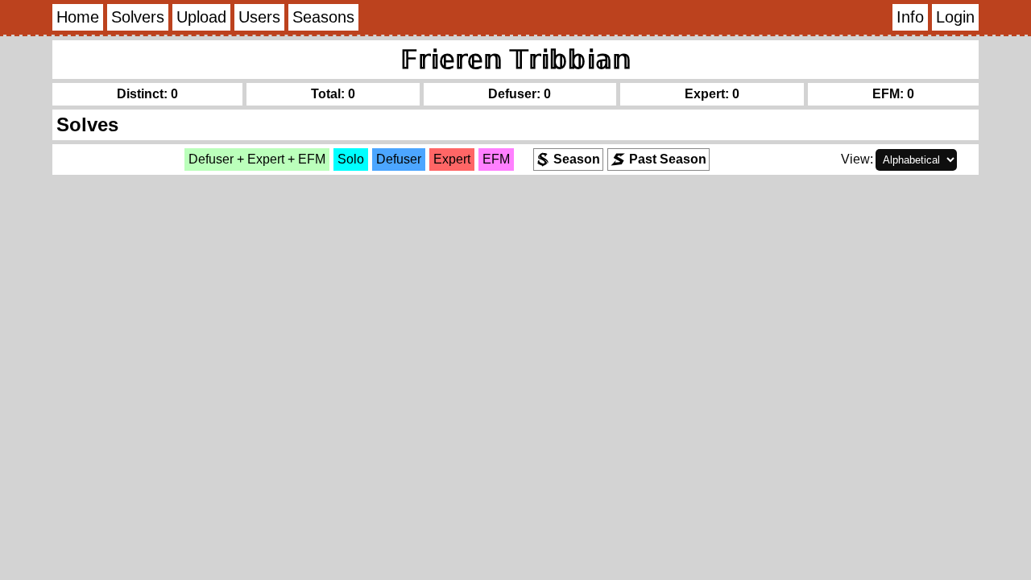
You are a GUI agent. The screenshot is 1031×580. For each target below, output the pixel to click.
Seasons (323, 17)
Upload (201, 17)
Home (77, 17)
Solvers (137, 17)
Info (910, 17)
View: (857, 159)
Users (259, 17)
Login (955, 17)
